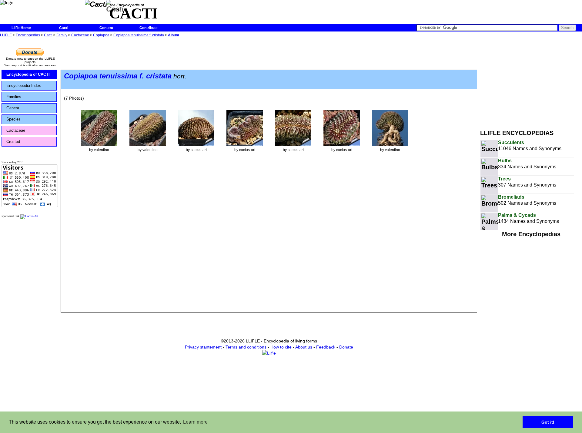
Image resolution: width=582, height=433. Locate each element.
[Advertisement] (531, 81)
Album (173, 35)
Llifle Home (21, 28)
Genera (12, 108)
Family (61, 35)
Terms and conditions (246, 347)
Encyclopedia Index (23, 85)
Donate (346, 347)
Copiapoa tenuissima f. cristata (138, 35)
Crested (13, 141)
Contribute (148, 28)
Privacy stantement (203, 347)
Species (13, 119)
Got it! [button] (547, 422)
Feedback (325, 347)
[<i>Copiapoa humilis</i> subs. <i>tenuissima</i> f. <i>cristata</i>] (99, 128)
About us (303, 347)
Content (106, 28)
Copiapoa (101, 35)
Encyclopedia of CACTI (28, 74)
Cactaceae (80, 35)
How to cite (281, 347)
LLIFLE (6, 35)
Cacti (63, 28)
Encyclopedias (28, 35)
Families (13, 96)
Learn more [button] (195, 422)
